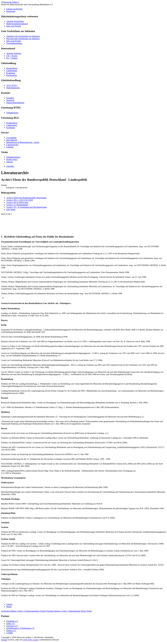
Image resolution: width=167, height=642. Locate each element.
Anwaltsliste (11, 138)
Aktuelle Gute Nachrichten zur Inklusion (23, 36)
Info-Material (11, 140)
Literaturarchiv (12, 145)
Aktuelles (10, 166)
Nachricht (10, 100)
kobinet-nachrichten (14, 9)
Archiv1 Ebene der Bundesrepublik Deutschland (26, 198)
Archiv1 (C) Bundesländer (17, 205)
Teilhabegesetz (12, 113)
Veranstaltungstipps (14, 43)
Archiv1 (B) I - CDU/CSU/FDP (19, 200)
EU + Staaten (11, 58)
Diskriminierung (13, 88)
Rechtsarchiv (11, 75)
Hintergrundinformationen (17, 24)
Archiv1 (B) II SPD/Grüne (17, 202)
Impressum (10, 11)
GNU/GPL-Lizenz (30, 640)
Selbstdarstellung (13, 157)
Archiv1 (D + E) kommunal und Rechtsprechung (26, 207)
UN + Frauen (11, 56)
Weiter (9, 607)
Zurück (9, 604)
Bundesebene (11, 68)
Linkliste (9, 147)
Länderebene (11, 71)
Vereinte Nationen (13, 53)
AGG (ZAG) (11, 85)
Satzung (9, 162)
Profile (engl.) (12, 159)
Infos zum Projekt (13, 26)
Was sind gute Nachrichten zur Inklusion (23, 38)
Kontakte (10, 98)
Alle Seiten (10, 209)
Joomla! (4, 640)
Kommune (10, 73)
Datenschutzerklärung (15, 103)
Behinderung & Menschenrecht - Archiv (22, 142)
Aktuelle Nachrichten (15, 21)
